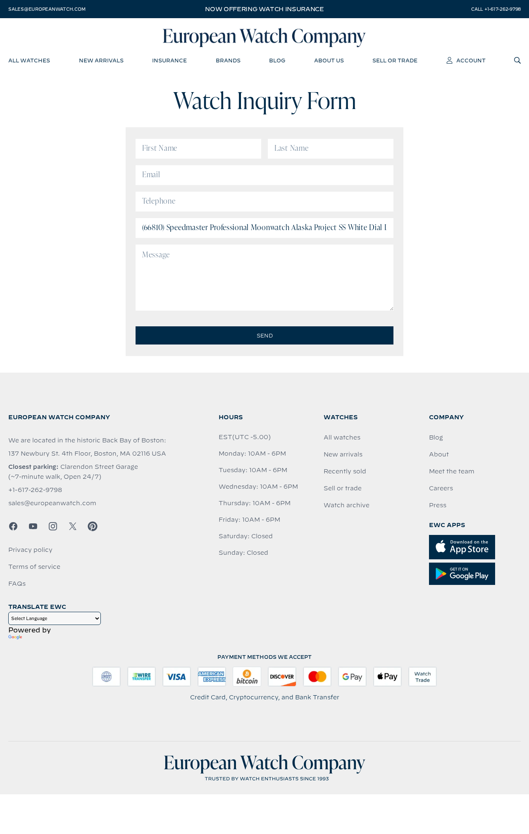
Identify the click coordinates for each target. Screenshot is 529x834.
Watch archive (346, 505)
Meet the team (451, 471)
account (471, 60)
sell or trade (394, 60)
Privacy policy (30, 549)
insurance (169, 60)
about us (329, 60)
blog (277, 60)
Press (437, 505)
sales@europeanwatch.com (46, 9)
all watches (29, 60)
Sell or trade (343, 488)
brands (228, 60)
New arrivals (343, 454)
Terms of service (34, 566)
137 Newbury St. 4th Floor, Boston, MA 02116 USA (87, 453)
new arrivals (101, 60)
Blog (436, 437)
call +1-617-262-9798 (496, 9)
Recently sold (345, 471)
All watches (342, 437)
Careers (441, 488)
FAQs (17, 583)
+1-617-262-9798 (35, 490)
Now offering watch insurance (264, 9)
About (439, 454)
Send (265, 335)
